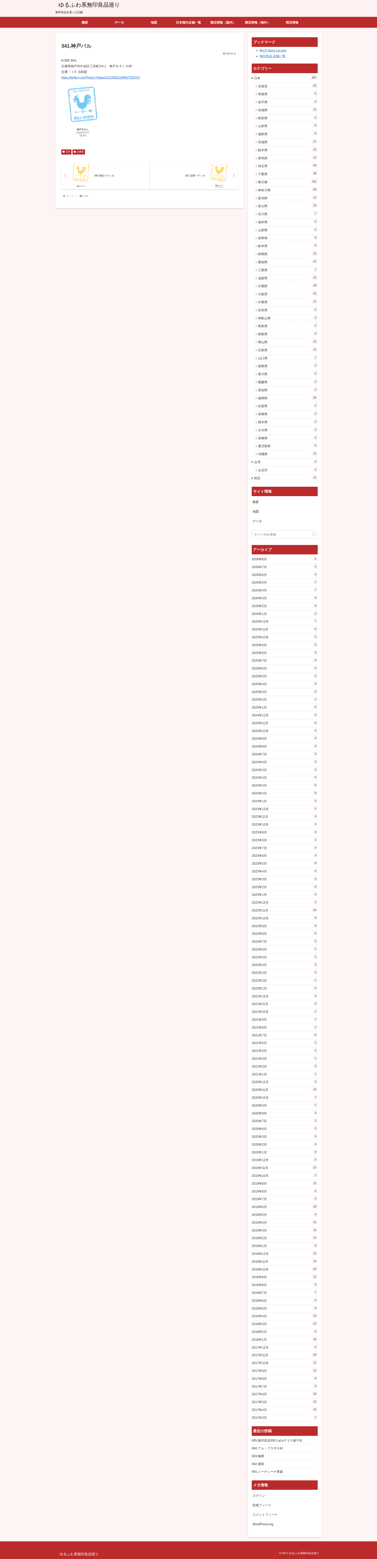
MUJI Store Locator (273, 50)
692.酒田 (258, 1464)
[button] (313, 534)
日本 (68, 151)
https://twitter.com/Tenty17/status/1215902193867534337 (100, 77)
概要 (256, 502)
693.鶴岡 (258, 1456)
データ (257, 521)
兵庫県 (80, 151)
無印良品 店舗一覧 (272, 56)
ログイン (259, 1495)
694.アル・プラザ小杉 (267, 1448)
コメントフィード (265, 1514)
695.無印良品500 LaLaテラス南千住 (277, 1440)
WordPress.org (263, 1524)
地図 (256, 511)
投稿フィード (262, 1505)
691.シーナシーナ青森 (267, 1471)
